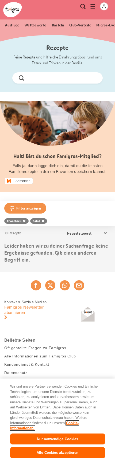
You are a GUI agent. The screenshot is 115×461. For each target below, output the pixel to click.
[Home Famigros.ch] (12, 9)
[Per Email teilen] (79, 285)
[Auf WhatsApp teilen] (65, 285)
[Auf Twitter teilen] (50, 285)
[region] (57, 420)
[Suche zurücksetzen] (94, 78)
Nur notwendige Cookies (57, 439)
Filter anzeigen (28, 208)
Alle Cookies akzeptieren (57, 453)
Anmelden (23, 181)
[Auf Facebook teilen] (36, 285)
